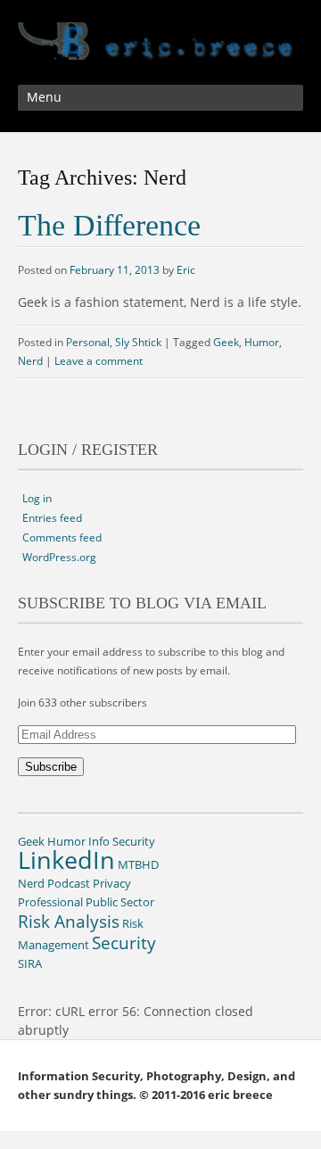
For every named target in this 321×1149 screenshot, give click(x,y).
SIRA (30, 963)
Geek (226, 342)
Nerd (30, 360)
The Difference (109, 225)
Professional (50, 902)
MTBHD (138, 864)
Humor (261, 342)
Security (124, 942)
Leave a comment (98, 360)
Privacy (112, 883)
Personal (88, 342)
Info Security (121, 841)
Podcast (68, 883)
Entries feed (52, 517)
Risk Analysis (68, 921)
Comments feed (62, 537)
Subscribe (51, 766)
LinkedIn (66, 860)
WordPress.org (59, 557)
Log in (37, 498)
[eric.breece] (160, 47)
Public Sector (120, 902)
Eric (186, 269)
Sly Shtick (138, 342)
